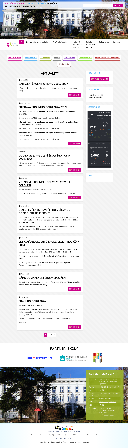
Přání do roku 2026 (32, 301)
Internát (57, 58)
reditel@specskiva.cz (106, 399)
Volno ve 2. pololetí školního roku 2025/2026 (44, 157)
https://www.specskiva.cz (107, 402)
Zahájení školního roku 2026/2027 (43, 83)
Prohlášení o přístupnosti (64, 438)
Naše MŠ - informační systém (77, 44)
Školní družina (69, 58)
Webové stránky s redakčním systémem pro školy (64, 431)
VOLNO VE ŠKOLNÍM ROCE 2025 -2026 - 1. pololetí (44, 183)
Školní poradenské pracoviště (107, 58)
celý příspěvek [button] (74, 95)
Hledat (119, 5)
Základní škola (31, 58)
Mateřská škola (14, 58)
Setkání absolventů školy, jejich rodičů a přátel (49, 243)
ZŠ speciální (45, 58)
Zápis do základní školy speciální (42, 277)
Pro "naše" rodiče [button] (60, 42)
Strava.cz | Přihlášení (99, 79)
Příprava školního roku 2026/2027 (43, 107)
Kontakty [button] (116, 42)
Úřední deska (64, 64)
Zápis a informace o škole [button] (37, 42)
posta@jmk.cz (108, 415)
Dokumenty (104, 42)
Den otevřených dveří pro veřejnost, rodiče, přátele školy (46, 211)
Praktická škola (85, 58)
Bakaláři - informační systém (90, 44)
